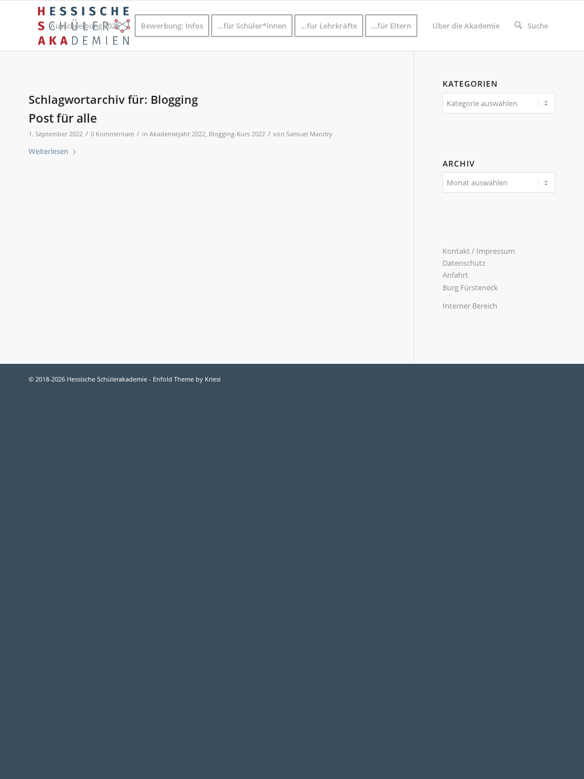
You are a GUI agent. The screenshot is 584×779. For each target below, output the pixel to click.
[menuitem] (85, 26)
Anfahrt (455, 275)
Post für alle (63, 118)
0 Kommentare (112, 134)
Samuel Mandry (309, 134)
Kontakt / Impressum (479, 251)
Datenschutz (464, 263)
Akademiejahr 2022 (177, 134)
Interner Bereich (470, 306)
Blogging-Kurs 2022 (237, 134)
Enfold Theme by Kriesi (187, 379)
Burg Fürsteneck (470, 287)
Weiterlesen (48, 151)
